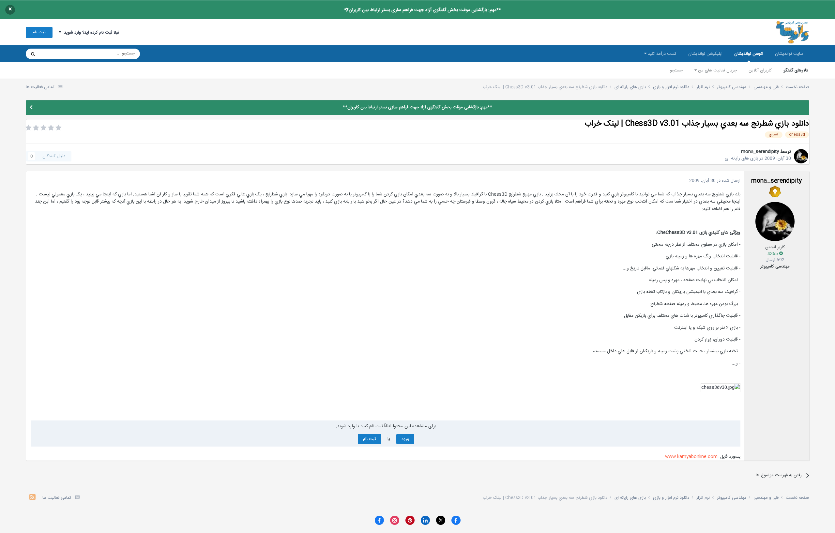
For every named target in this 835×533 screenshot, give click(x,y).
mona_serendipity (760, 152)
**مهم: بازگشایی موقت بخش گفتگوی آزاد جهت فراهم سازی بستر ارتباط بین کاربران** (422, 10)
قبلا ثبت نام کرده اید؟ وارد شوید (90, 32)
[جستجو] (33, 54)
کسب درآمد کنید (661, 53)
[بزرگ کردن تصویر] (720, 388)
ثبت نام (39, 32)
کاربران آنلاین (760, 70)
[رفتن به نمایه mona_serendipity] (801, 156)
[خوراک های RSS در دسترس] (32, 498)
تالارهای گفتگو (795, 70)
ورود (405, 439)
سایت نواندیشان (789, 53)
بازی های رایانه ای (741, 158)
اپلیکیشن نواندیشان (705, 53)
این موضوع (58, 54)
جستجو (676, 70)
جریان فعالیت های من (717, 70)
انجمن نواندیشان (748, 53)
